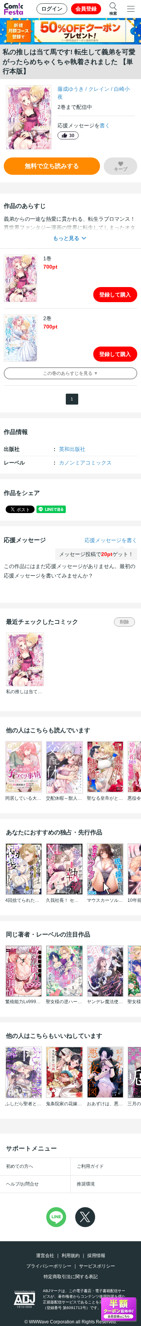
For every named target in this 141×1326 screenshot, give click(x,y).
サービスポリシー (97, 1266)
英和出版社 (72, 449)
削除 (124, 622)
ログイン (51, 9)
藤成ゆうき (71, 89)
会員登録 (86, 9)
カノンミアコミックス (85, 463)
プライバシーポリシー (48, 1266)
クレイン (98, 89)
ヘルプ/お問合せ (22, 1184)
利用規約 (71, 1255)
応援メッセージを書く (111, 540)
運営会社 (45, 1255)
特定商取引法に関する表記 (71, 1276)
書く (105, 125)
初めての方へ (19, 1166)
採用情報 (96, 1255)
